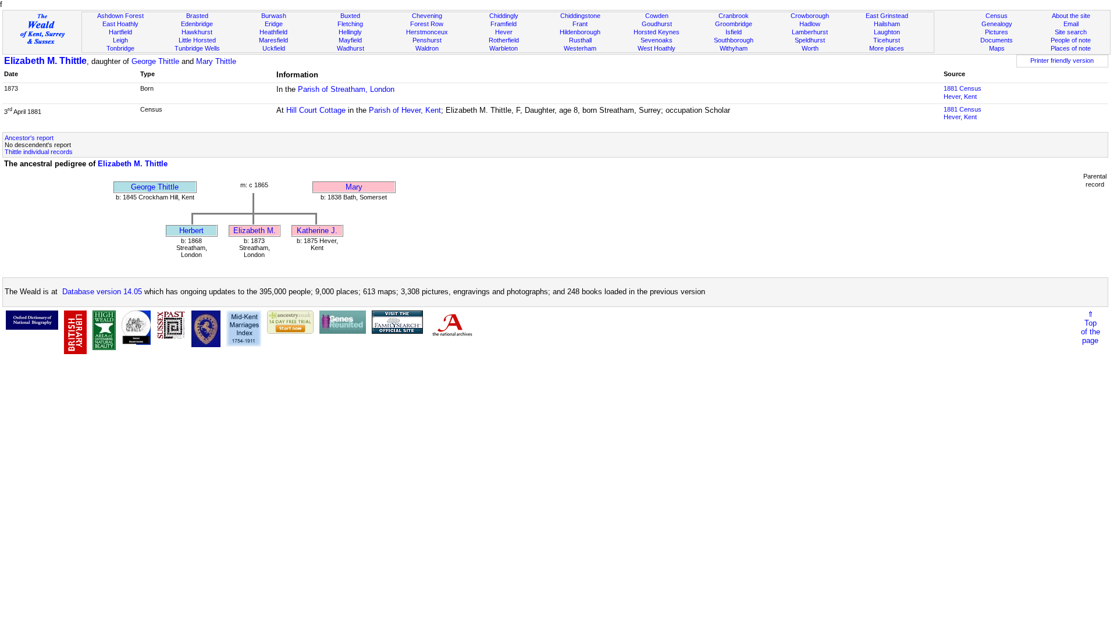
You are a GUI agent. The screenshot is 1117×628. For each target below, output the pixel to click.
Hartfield (120, 31)
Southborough (733, 40)
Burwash (273, 15)
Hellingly (350, 31)
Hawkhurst (197, 31)
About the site (1071, 15)
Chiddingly (503, 15)
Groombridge (733, 23)
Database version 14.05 (102, 291)
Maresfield (273, 40)
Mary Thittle (216, 61)
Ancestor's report (29, 137)
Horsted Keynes (657, 31)
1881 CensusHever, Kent (962, 92)
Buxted (350, 15)
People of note (1071, 40)
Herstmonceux (427, 31)
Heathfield (273, 31)
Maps (997, 48)
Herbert (191, 230)
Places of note (1071, 48)
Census (997, 15)
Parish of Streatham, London (346, 89)
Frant (580, 23)
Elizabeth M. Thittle (45, 61)
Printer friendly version (1062, 60)
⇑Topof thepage (1090, 327)
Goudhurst (657, 23)
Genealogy (996, 23)
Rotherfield (504, 40)
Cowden (656, 15)
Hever (504, 31)
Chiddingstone (580, 15)
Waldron (427, 48)
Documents (996, 40)
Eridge (274, 23)
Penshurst (427, 40)
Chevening (427, 15)
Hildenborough (580, 31)
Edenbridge (197, 23)
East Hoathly (120, 23)
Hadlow (809, 23)
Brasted (197, 15)
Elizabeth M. (254, 230)
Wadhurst (350, 48)
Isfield (733, 31)
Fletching (350, 23)
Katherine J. (317, 230)
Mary (354, 187)
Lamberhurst (810, 31)
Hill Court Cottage (316, 110)
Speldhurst (810, 40)
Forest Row (426, 23)
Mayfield (350, 40)
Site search (1071, 31)
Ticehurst (886, 40)
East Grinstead (887, 15)
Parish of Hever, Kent (405, 110)
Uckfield (273, 48)
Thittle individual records (39, 151)
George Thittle (155, 61)
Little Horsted (197, 40)
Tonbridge (120, 48)
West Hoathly (656, 48)
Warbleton (503, 48)
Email (1071, 23)
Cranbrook (733, 15)
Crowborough (810, 15)
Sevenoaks (657, 40)
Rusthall (580, 40)
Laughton (887, 31)
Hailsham (887, 23)
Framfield (503, 23)
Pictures (996, 31)
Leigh (120, 40)
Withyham (734, 48)
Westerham (580, 48)
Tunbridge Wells (197, 48)
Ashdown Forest (120, 15)
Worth (810, 48)
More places (886, 48)
